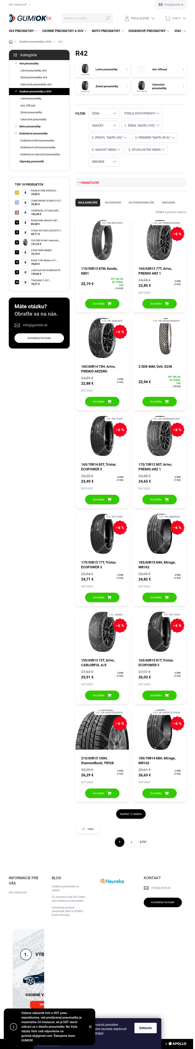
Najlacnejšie (87, 202)
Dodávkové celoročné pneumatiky (40, 154)
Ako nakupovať (18, 4)
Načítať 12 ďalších (131, 814)
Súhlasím (145, 1028)
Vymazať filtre (90, 182)
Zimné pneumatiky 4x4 (33, 77)
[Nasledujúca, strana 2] (131, 842)
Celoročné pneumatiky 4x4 (36, 84)
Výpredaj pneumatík (31, 161)
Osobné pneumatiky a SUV (35, 91)
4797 (143, 842)
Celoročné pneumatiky (33, 119)
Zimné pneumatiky (31, 112)
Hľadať (108, 18)
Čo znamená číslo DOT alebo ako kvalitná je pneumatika (68, 898)
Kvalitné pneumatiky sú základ (65, 888)
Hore (91, 829)
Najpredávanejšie (141, 202)
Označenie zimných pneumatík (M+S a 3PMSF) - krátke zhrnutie (68, 911)
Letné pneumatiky (31, 98)
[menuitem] (23, 31)
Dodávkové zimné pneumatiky (38, 147)
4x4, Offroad (27, 105)
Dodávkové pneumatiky (33, 133)
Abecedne (168, 202)
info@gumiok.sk (35, 325)
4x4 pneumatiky (29, 63)
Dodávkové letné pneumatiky (37, 140)
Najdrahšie (113, 202)
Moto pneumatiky (30, 126)
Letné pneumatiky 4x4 (33, 70)
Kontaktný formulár (39, 338)
